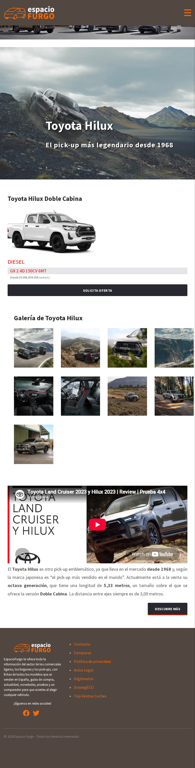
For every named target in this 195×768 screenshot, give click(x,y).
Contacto (82, 644)
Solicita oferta (97, 290)
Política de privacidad (92, 661)
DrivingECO (84, 687)
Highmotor (84, 678)
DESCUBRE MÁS (167, 609)
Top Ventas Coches (90, 696)
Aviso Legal (83, 670)
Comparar (82, 652)
